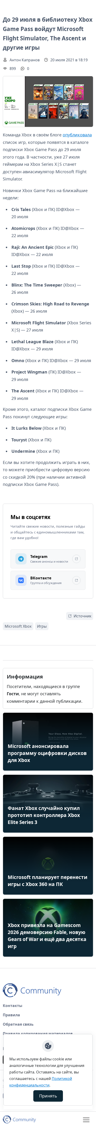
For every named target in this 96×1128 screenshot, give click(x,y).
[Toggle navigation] (86, 1120)
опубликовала (77, 135)
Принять (48, 1096)
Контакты (12, 1005)
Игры (42, 626)
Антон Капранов (25, 59)
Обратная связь (18, 1024)
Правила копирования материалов (38, 1033)
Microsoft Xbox (18, 626)
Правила (11, 1014)
